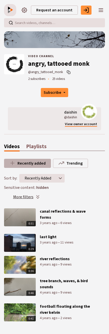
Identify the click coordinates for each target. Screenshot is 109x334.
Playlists (36, 146)
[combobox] (38, 178)
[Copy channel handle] (69, 72)
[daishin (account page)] (89, 111)
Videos (12, 146)
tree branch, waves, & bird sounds (64, 284)
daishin (70, 112)
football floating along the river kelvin (65, 309)
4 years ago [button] (49, 264)
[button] (60, 178)
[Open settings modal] (24, 10)
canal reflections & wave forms (63, 214)
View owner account (81, 124)
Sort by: (10, 178)
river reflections (55, 259)
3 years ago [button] (49, 223)
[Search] (11, 22)
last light (48, 237)
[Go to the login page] (86, 10)
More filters (23, 197)
